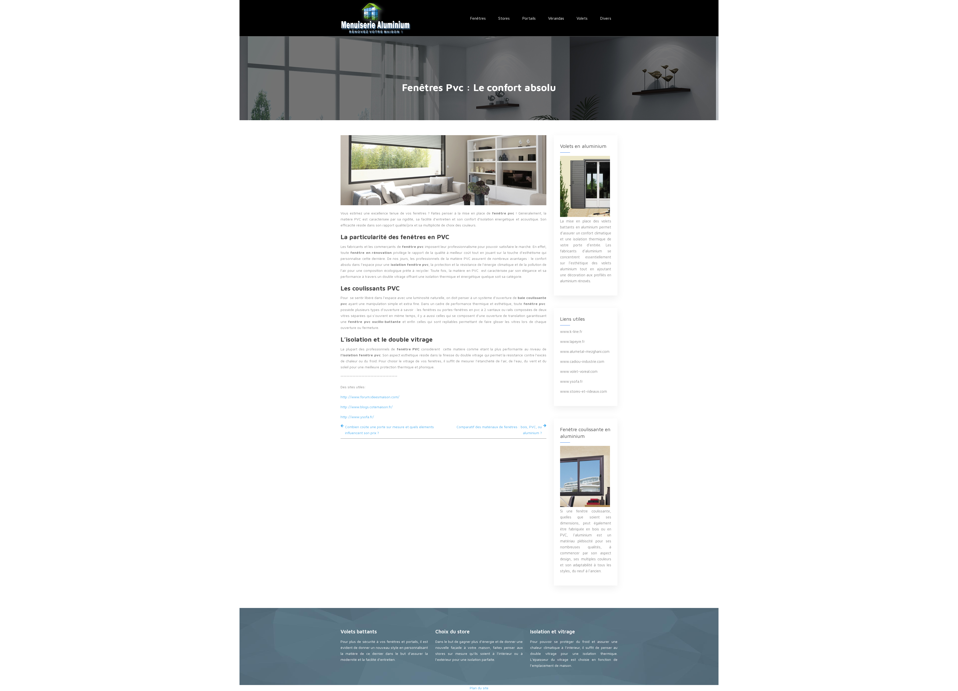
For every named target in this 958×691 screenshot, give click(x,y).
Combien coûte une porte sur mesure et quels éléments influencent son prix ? (389, 430)
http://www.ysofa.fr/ (357, 417)
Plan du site (479, 688)
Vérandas (556, 18)
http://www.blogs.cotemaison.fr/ (367, 407)
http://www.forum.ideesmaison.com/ (370, 397)
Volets (582, 18)
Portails (529, 18)
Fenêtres (478, 18)
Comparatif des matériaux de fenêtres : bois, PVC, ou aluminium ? (499, 430)
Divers (605, 18)
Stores (504, 18)
